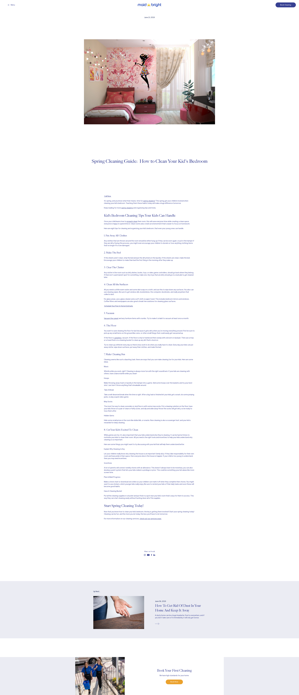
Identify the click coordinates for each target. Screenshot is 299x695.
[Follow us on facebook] (151, 555)
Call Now (107, 196)
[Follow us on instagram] (145, 555)
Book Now (174, 682)
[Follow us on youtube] (148, 555)
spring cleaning (149, 201)
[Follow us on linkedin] (154, 555)
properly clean (132, 221)
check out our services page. (151, 519)
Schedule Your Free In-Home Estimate (118, 306)
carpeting (117, 338)
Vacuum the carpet (111, 318)
